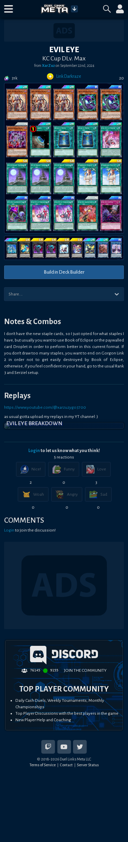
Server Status (88, 765)
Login (34, 450)
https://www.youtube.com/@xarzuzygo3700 (45, 407)
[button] (8, 8)
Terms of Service (42, 765)
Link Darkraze (68, 76)
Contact (66, 765)
